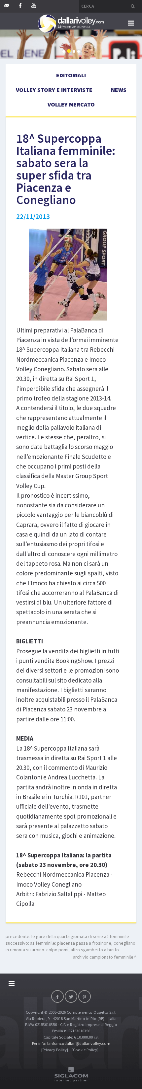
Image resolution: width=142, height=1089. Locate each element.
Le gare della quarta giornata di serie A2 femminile (80, 936)
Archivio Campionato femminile (103, 957)
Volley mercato (71, 104)
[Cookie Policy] (85, 1049)
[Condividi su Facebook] (57, 996)
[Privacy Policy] (54, 1049)
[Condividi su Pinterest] (84, 996)
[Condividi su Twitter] (71, 996)
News (118, 90)
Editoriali (71, 75)
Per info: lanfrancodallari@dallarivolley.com (71, 1043)
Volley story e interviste (54, 90)
